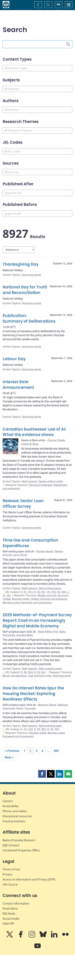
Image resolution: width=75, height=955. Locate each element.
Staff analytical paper (50, 668)
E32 (54, 592)
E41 (44, 672)
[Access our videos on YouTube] (37, 948)
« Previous (12, 751)
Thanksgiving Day (21, 264)
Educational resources (17, 816)
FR (58, 4)
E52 (64, 592)
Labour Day (14, 359)
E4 (38, 672)
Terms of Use (11, 869)
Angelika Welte (24, 635)
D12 (30, 592)
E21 (44, 592)
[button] (42, 774)
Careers (8, 801)
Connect (11, 845)
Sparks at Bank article (51, 481)
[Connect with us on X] (10, 937)
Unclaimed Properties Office (21, 850)
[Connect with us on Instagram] (32, 937)
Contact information (16, 903)
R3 (52, 729)
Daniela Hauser (44, 551)
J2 (4, 595)
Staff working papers (50, 588)
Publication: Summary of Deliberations (29, 318)
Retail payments (62, 675)
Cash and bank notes (39, 675)
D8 (25, 672)
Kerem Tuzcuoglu (26, 708)
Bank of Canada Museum (19, 840)
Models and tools (47, 595)
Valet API (8, 923)
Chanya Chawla (56, 440)
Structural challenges (40, 485)
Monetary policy (20, 599)
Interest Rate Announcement (18, 384)
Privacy (7, 874)
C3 (25, 729)
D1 (25, 592)
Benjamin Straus (47, 704)
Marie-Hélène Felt (48, 631)
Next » (9, 757)
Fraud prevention (14, 821)
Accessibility (10, 806)
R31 (57, 729)
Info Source (10, 884)
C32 (30, 729)
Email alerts (10, 908)
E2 (38, 592)
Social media (11, 919)
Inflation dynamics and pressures (49, 599)
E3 (48, 592)
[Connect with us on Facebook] (21, 937)
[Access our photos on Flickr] (65, 937)
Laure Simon (20, 554)
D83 (30, 672)
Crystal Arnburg (29, 444)
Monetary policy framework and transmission (27, 602)
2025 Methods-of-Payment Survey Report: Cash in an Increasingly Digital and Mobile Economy (37, 620)
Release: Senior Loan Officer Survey (23, 503)
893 (56, 751)
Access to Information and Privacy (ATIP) (29, 879)
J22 (9, 595)
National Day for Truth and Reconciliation (25, 289)
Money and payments (15, 675)
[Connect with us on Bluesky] (43, 937)
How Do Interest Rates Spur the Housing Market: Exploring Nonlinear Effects (33, 693)
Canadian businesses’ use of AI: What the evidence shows (34, 432)
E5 (58, 592)
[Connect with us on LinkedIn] (54, 937)
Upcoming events (31, 274)
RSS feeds (9, 913)
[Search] (68, 44)
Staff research (29, 481)
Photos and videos (15, 811)
